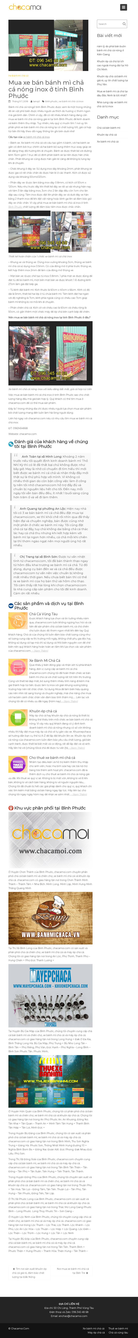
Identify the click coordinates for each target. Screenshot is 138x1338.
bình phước (51, 101)
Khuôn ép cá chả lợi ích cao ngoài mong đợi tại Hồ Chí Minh (112, 65)
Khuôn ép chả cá (107, 134)
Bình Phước (15, 206)
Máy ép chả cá (96, 1332)
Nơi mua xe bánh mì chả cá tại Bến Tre (73, 1270)
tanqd (36, 101)
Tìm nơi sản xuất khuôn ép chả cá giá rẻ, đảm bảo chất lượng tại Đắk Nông (29, 1272)
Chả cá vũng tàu (118, 1332)
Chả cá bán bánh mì (108, 127)
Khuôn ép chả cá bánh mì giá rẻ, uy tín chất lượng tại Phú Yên (112, 80)
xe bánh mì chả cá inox (71, 101)
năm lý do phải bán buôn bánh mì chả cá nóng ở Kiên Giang (111, 50)
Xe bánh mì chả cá (18, 75)
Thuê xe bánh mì (118, 1328)
